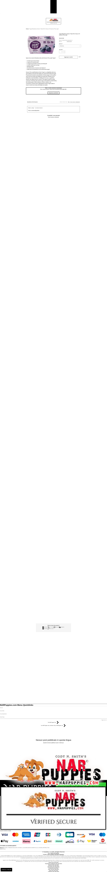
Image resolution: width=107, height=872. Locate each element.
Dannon (61, 43)
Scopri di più (69, 41)
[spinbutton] (62, 52)
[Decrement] (60, 52)
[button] (53, 21)
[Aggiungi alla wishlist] (79, 57)
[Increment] (64, 52)
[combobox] (70, 46)
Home (27, 28)
